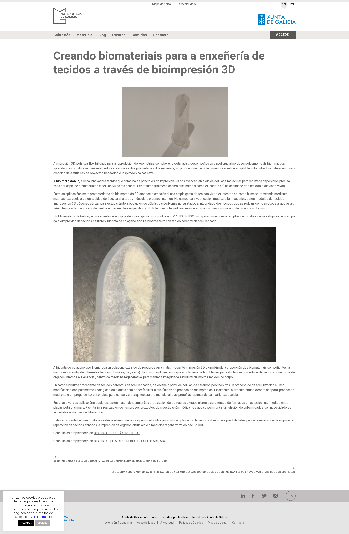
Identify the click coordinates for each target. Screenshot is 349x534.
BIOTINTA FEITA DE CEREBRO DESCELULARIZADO (130, 441)
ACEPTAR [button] (26, 522)
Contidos (139, 35)
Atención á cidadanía (118, 522)
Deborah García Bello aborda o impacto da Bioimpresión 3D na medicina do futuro (110, 461)
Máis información (41, 517)
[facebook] (253, 496)
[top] (291, 500)
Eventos (118, 35)
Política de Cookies (191, 522)
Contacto (161, 35)
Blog (102, 35)
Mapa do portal (161, 4)
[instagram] (275, 496)
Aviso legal (167, 522)
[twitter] (264, 496)
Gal (284, 4)
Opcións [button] (42, 522)
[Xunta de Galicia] (277, 18)
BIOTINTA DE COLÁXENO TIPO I (117, 433)
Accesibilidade (187, 4)
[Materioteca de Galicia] (67, 18)
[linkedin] (243, 496)
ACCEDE (282, 35)
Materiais (84, 35)
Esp (292, 4)
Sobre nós (61, 35)
